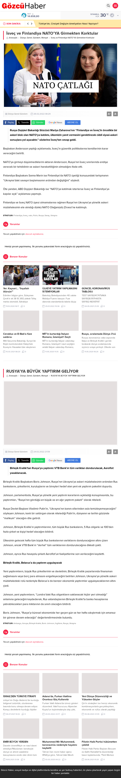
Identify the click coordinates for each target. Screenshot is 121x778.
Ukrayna (53, 215)
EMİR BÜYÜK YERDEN (15, 741)
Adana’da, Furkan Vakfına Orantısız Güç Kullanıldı (57, 698)
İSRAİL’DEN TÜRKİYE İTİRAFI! (19, 696)
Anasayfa (13, 38)
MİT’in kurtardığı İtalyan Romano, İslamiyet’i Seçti (56, 335)
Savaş (47, 215)
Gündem (36, 38)
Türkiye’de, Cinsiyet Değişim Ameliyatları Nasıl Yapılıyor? (68, 23)
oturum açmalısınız (34, 234)
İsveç (25, 215)
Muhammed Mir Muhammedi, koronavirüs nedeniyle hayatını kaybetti (59, 745)
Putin (35, 215)
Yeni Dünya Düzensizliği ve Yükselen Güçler (97, 698)
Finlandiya (18, 215)
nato (30, 215)
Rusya (41, 215)
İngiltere (58, 623)
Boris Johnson (48, 623)
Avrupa (25, 623)
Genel (29, 38)
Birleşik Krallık (35, 623)
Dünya (23, 38)
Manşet (44, 38)
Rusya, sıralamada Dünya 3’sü (99, 333)
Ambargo (17, 623)
